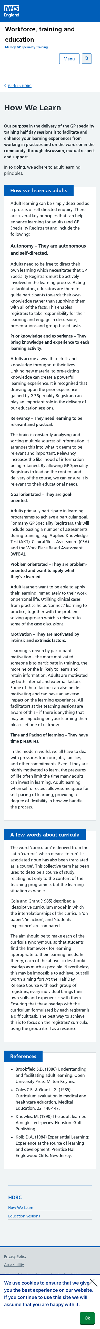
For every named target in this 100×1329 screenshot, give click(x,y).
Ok (87, 1318)
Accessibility (14, 1264)
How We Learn (20, 1207)
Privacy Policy (15, 1256)
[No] (93, 1279)
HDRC (15, 1197)
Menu (69, 58)
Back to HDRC (20, 86)
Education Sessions (24, 1216)
